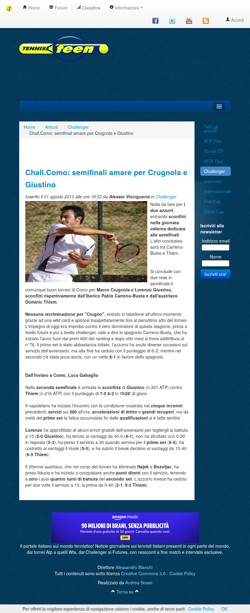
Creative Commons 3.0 (143, 573)
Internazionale (217, 191)
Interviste (213, 181)
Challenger (166, 196)
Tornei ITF (214, 151)
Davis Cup (214, 211)
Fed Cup (212, 201)
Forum (60, 8)
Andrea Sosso (138, 582)
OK (224, 609)
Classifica (90, 8)
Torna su (125, 592)
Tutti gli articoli (211, 129)
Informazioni (127, 8)
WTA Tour (213, 161)
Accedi (237, 20)
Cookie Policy (182, 573)
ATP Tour (213, 141)
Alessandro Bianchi (134, 567)
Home (33, 8)
